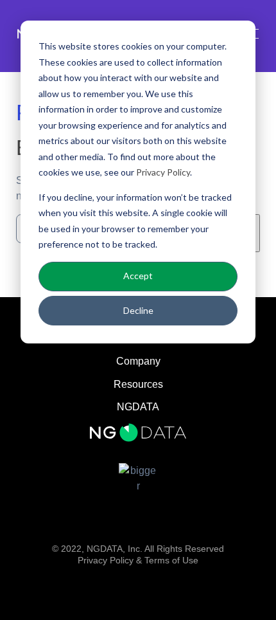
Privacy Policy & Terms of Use (138, 560)
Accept (138, 275)
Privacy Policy (163, 172)
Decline (138, 310)
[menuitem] (138, 407)
